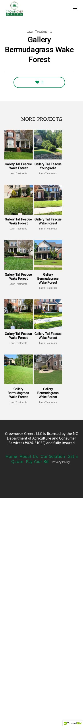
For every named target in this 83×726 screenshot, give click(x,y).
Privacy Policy (61, 462)
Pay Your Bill (37, 461)
